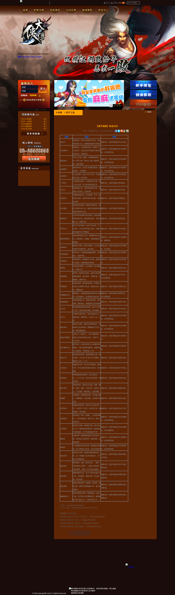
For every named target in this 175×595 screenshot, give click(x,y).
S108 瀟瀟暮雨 (26, 124)
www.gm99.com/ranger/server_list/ (84, 508)
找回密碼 (33, 95)
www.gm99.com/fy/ (88, 520)
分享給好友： (109, 131)
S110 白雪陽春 (26, 119)
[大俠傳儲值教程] (143, 94)
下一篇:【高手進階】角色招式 (79, 534)
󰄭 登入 (106, 3)
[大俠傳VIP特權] (143, 104)
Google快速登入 (29, 103)
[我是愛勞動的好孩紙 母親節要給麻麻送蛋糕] (89, 106)
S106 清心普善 (26, 129)
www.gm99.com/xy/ (94, 526)
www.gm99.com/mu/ (97, 517)
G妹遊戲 (63, 513)
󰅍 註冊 (114, 3)
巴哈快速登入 (33, 103)
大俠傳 (59, 112)
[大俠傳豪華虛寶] (143, 85)
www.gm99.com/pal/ (90, 523)
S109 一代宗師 (26, 121)
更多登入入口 (42, 103)
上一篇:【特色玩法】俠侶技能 (79, 532)
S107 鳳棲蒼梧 (26, 126)
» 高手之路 (69, 112)
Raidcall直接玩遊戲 (21, 103)
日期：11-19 (99, 131)
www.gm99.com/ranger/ (75, 505)
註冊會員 (24, 95)
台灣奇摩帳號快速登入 (38, 103)
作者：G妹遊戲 (88, 131)
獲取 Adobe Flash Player (30, 57)
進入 (45, 119)
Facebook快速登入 (25, 103)
